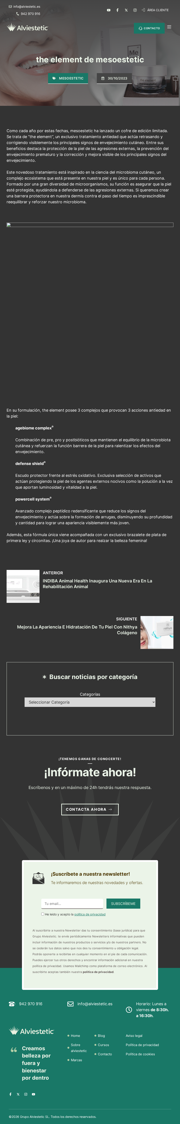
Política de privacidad (142, 1045)
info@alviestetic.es (94, 1004)
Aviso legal (134, 1036)
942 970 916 (30, 14)
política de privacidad (90, 914)
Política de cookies (140, 1054)
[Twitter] (126, 10)
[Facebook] (117, 10)
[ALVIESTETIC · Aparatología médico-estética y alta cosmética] (27, 26)
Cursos (103, 1045)
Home (75, 1036)
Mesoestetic (71, 78)
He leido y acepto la (75, 914)
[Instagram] (135, 10)
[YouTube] (109, 10)
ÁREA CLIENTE (158, 10)
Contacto (105, 1054)
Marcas (76, 1060)
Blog (101, 1036)
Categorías (90, 694)
